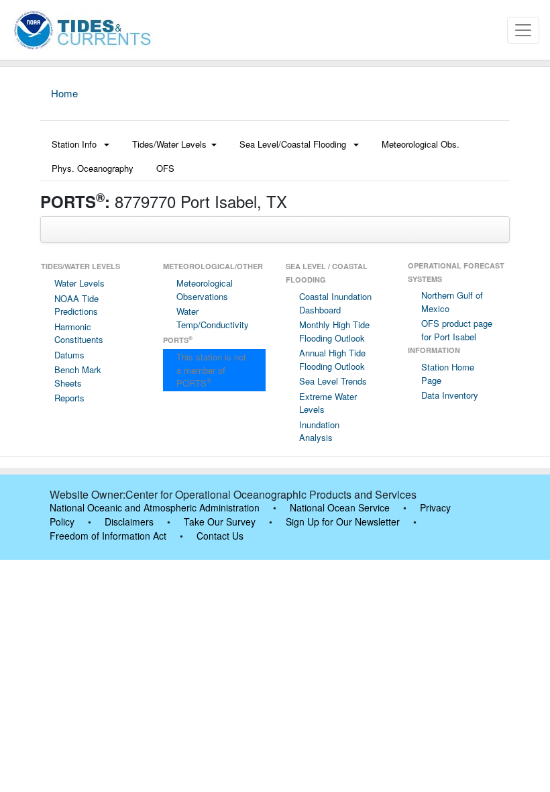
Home (64, 93)
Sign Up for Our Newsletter (343, 521)
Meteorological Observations (204, 290)
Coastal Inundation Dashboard (335, 303)
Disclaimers (129, 521)
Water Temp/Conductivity (212, 318)
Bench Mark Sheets (77, 376)
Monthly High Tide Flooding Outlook (334, 331)
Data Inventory (449, 395)
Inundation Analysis (319, 431)
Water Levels (79, 283)
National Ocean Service (340, 507)
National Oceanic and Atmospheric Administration (155, 507)
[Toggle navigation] (523, 30)
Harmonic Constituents (78, 333)
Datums (69, 354)
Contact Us (220, 535)
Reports (69, 397)
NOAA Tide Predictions (76, 305)
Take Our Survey (220, 521)
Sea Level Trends (333, 381)
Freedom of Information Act (108, 535)
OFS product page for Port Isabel (456, 330)
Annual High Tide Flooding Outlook (332, 359)
